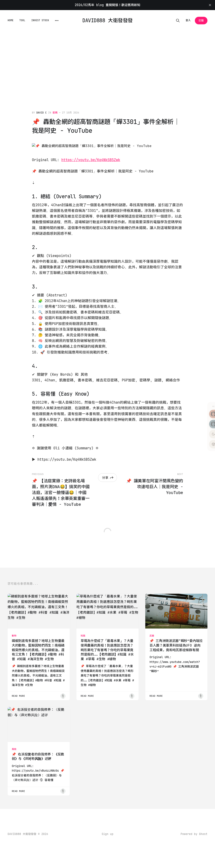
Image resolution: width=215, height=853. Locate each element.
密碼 (55, 112)
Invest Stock (40, 20)
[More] (57, 20)
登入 (188, 20)
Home (10, 20)
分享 (105, 478)
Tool (22, 20)
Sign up (107, 834)
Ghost (203, 834)
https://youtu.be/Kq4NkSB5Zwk (90, 160)
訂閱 (201, 20)
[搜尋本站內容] (178, 20)
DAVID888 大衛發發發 (107, 20)
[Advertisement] (107, 62)
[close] (210, 5)
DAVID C (41, 112)
